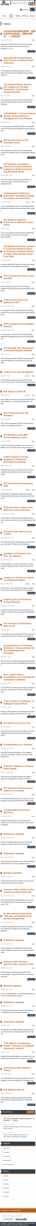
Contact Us (25, 9)
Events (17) (6, 1148)
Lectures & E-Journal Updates (18, 372)
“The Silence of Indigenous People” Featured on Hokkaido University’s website (18, 1045)
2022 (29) (6, 1192)
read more (32, 51)
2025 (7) (5, 1180)
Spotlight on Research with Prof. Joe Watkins (17, 554)
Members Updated (12, 873)
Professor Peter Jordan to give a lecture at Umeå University (18, 890)
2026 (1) (5, 1176)
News (33, 40)
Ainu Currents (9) (8, 1164)
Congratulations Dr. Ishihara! (17, 744)
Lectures (32, 16)
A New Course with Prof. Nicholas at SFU (15, 301)
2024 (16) (6, 1184)
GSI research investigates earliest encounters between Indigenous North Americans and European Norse (17, 168)
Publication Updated (13, 834)
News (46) (6, 1152)
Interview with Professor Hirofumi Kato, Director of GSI (18, 962)
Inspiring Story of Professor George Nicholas (17, 600)
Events (28, 202)
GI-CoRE (19, 1216)
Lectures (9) (6, 1156)
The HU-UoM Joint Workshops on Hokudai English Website (18, 349)
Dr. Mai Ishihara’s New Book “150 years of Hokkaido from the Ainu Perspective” (17, 916)
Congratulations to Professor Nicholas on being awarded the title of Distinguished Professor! (19, 649)
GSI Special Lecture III (14, 391)
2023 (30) (6, 1188)
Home (4, 16)
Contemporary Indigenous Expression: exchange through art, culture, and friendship (18, 195)
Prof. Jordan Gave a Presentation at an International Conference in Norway (19, 677)
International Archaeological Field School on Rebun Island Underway (18, 60)
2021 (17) (6, 1196)
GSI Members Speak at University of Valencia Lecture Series (18, 222)
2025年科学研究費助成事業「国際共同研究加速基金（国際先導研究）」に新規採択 (19, 34)
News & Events (11, 15)
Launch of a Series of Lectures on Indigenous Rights (18, 578)
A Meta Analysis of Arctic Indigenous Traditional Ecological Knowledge (15, 459)
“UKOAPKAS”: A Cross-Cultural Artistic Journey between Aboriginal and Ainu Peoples (19, 116)
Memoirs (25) (7, 1160)
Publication (25, 16)
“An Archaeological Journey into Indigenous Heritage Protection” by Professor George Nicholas (17, 88)
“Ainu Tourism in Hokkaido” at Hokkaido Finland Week (18, 702)
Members (18, 16)
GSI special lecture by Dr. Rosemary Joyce (16, 141)
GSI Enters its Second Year (16, 723)
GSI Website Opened (13, 1089)
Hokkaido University (8, 1216)
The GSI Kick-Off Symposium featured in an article (18, 789)
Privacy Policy (16, 1210)
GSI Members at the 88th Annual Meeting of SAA (15, 436)
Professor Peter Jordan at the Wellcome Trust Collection (18, 508)
